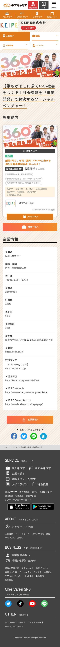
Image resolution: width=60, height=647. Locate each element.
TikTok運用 (28, 576)
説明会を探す (43, 468)
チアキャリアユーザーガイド (18, 500)
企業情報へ (33, 419)
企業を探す (18, 473)
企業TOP (10, 36)
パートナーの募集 (36, 622)
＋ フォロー (28, 28)
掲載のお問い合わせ (24, 560)
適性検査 (43, 484)
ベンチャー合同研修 (33, 572)
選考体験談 (25, 492)
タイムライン (20, 484)
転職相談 (20, 496)
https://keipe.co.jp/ (14, 352)
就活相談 (9, 496)
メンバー (46, 45)
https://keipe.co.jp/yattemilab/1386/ (22, 380)
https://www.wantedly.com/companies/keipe (26, 392)
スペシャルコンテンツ (42, 492)
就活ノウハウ (11, 492)
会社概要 (9, 534)
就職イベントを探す (24, 479)
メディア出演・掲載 (41, 534)
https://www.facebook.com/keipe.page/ (24, 404)
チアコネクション (13, 576)
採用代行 (9, 580)
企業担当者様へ (21, 555)
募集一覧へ (33, 227)
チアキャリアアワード (15, 622)
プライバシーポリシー (15, 538)
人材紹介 (48, 572)
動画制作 (40, 576)
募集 (46, 35)
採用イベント (28, 568)
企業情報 (16, 45)
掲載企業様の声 (12, 568)
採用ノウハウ (42, 568)
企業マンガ (31, 496)
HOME (5, 447)
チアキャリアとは (22, 526)
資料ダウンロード (13, 572)
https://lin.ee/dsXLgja (15, 368)
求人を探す (18, 468)
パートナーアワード (14, 626)
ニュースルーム (23, 534)
